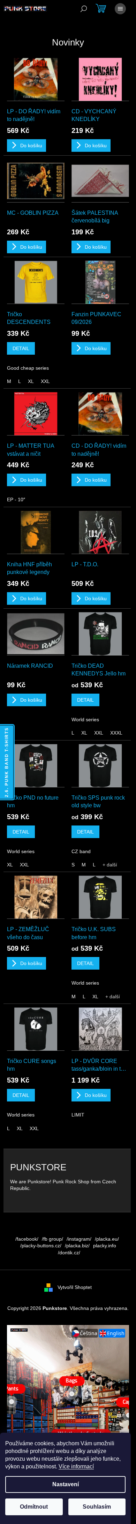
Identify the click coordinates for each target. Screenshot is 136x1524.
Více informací (76, 1466)
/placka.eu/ (107, 1239)
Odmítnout (34, 1507)
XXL (45, 381)
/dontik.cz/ (69, 1252)
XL (31, 381)
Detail (21, 348)
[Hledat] (84, 9)
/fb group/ (52, 1239)
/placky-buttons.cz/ (40, 1245)
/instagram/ (79, 1239)
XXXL (116, 733)
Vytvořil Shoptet (75, 1287)
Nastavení (65, 1484)
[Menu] (120, 9)
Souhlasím (97, 1507)
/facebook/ (26, 1239)
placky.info (104, 1245)
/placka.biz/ (77, 1245)
